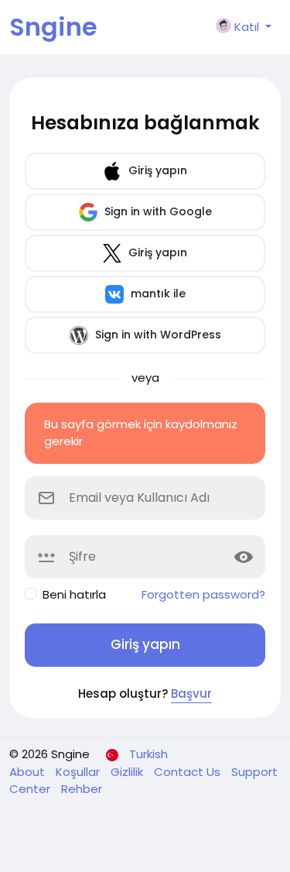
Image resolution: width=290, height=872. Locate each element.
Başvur (191, 693)
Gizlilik (128, 772)
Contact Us (188, 772)
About (28, 772)
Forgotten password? (203, 594)
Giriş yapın (156, 170)
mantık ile (157, 293)
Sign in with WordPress (156, 334)
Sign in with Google (156, 211)
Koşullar (79, 772)
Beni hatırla (74, 594)
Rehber (81, 789)
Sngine (53, 26)
